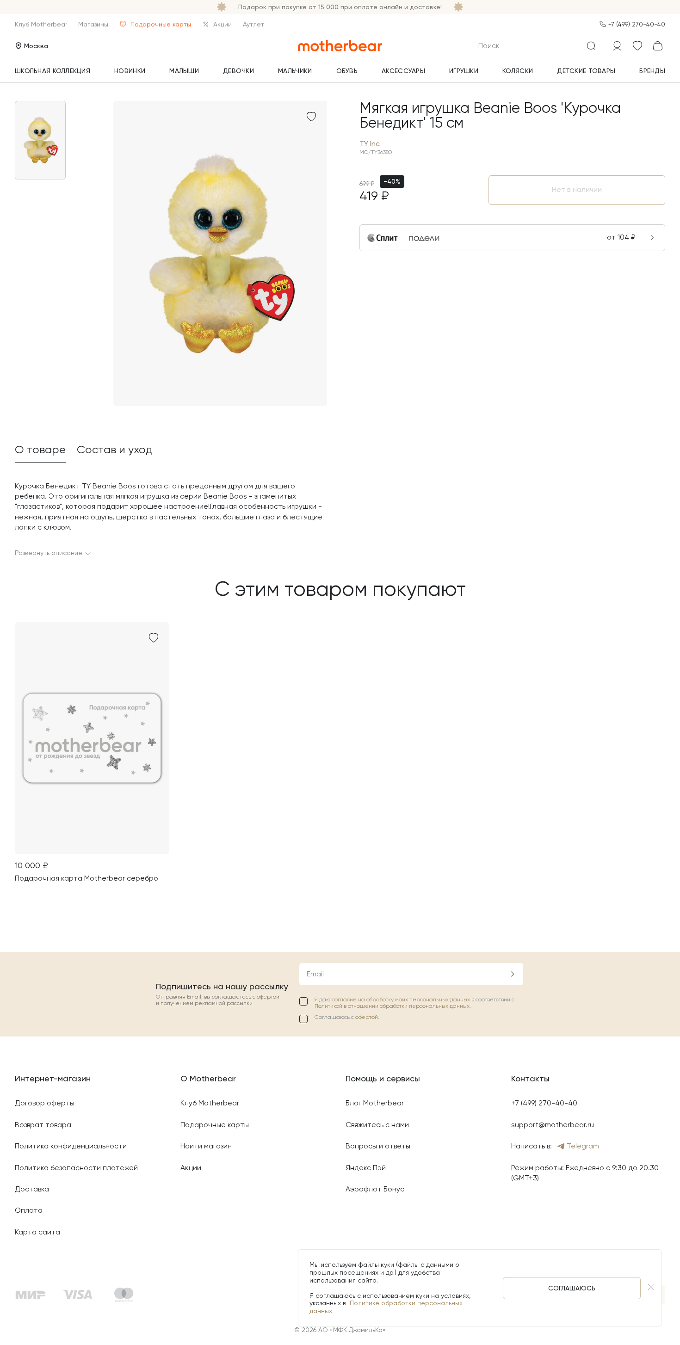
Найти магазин (206, 1145)
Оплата (29, 1210)
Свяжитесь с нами (377, 1124)
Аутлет (253, 24)
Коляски (517, 70)
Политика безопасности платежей (76, 1167)
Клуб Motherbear (41, 24)
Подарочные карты (160, 24)
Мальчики (295, 70)
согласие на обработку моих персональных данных (401, 999)
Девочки (238, 70)
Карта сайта (37, 1232)
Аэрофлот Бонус (375, 1189)
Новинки (129, 70)
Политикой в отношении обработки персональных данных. (393, 1006)
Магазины (93, 24)
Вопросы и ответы (378, 1145)
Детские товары (586, 70)
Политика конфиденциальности (71, 1145)
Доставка (32, 1189)
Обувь (347, 70)
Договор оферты (44, 1102)
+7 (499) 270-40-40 (636, 24)
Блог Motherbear (375, 1102)
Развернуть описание (48, 552)
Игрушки (463, 70)
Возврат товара (43, 1124)
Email (315, 973)
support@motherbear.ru (552, 1124)
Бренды (652, 70)
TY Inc (369, 143)
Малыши (184, 70)
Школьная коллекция (52, 70)
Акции (222, 24)
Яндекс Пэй (366, 1167)
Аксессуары (403, 70)
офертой (366, 1017)
